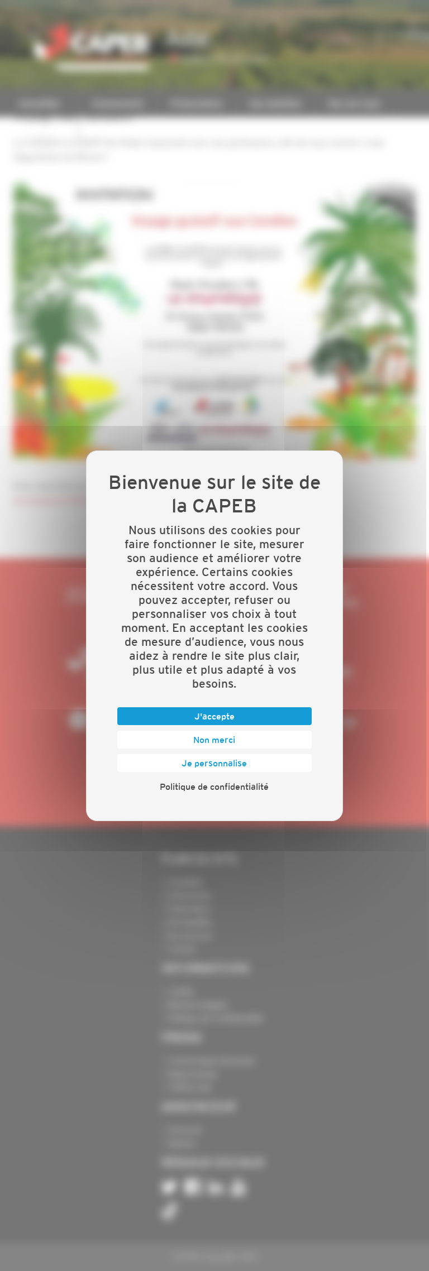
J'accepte (214, 716)
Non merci (214, 740)
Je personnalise (214, 763)
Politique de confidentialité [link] (214, 786)
